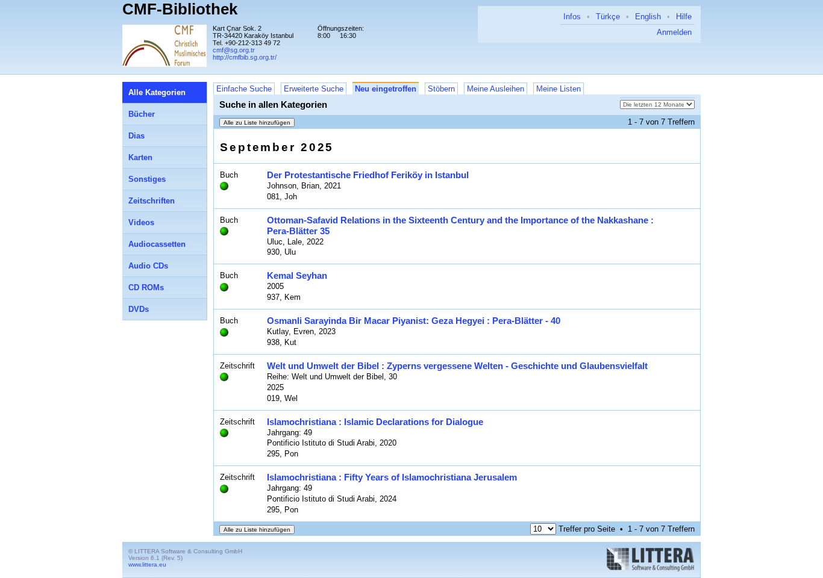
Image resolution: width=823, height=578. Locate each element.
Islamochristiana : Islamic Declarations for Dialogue (375, 422)
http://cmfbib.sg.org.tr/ (245, 57)
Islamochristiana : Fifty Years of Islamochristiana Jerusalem (392, 477)
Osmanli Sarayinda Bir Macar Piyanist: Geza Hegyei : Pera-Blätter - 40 (413, 320)
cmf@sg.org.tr (234, 50)
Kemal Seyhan (297, 275)
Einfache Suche (244, 88)
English (648, 16)
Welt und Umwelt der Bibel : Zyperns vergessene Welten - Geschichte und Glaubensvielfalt (457, 366)
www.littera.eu (147, 564)
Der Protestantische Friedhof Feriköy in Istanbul (368, 175)
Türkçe (608, 16)
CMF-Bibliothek (179, 9)
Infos (572, 16)
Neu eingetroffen (385, 88)
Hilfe (684, 16)
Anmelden (674, 32)
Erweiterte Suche (313, 88)
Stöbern (441, 88)
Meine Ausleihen (495, 88)
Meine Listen (558, 88)
